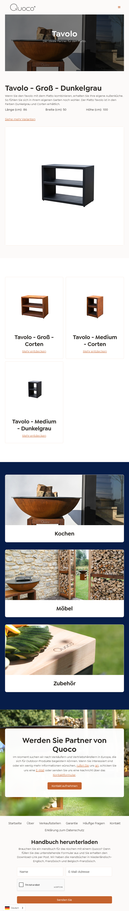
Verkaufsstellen (50, 823)
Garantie (72, 823)
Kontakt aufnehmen (65, 786)
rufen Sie (83, 765)
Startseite (15, 823)
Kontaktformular (64, 775)
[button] (119, 7)
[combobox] (14, 908)
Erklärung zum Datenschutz (64, 830)
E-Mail (40, 770)
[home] (23, 7)
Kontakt (115, 823)
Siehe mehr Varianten (20, 119)
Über (30, 823)
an (97, 765)
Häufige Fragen (94, 823)
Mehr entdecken (34, 351)
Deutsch (15, 908)
